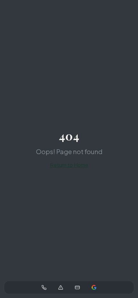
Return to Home (69, 164)
